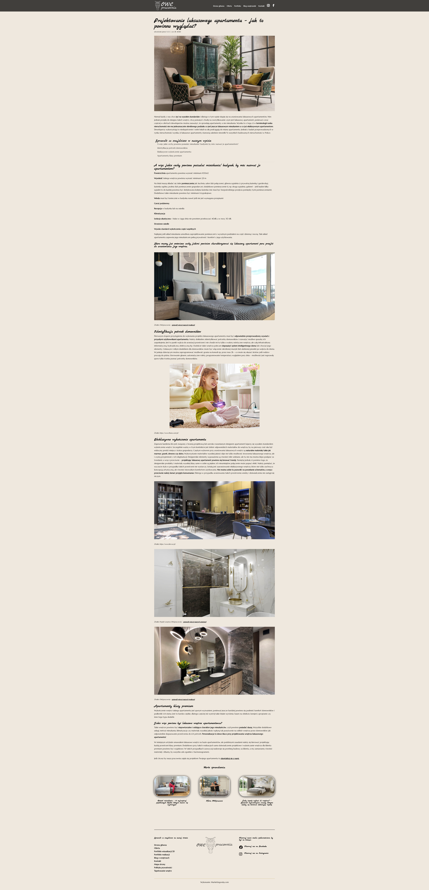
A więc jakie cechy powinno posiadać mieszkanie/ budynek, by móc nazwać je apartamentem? (197, 144)
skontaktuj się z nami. (230, 758)
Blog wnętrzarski (249, 6)
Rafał (168, 32)
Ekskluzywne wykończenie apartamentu (174, 152)
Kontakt (261, 6)
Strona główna (218, 6)
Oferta (229, 6)
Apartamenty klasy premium (169, 155)
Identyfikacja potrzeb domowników (172, 148)
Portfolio (237, 6)
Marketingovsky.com (220, 882)
